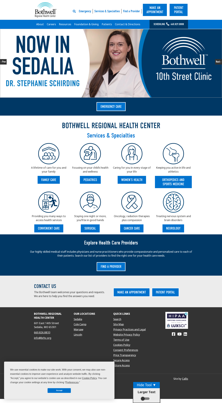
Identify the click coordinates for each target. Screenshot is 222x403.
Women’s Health (131, 180)
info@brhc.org (42, 338)
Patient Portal (165, 292)
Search (117, 319)
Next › (218, 61)
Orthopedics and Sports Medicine (173, 182)
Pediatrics (90, 180)
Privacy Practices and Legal (129, 330)
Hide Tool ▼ (146, 385)
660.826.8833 (42, 333)
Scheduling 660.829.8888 (169, 24)
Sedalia (78, 319)
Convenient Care (49, 228)
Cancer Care (132, 228)
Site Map (118, 324)
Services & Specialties (107, 11)
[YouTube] (179, 334)
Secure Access (121, 360)
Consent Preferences (125, 350)
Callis (185, 379)
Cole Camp (80, 324)
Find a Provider (131, 11)
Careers (51, 24)
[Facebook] (173, 334)
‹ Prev (3, 61)
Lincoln (78, 335)
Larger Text (147, 392)
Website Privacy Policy (126, 335)
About (40, 24)
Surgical (90, 228)
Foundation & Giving (86, 24)
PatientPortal (178, 10)
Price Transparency (124, 355)
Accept (59, 390)
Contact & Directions (127, 24)
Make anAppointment (154, 10)
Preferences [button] (72, 382)
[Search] (75, 11)
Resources (65, 24)
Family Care (48, 180)
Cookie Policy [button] (89, 378)
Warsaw (78, 330)
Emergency (85, 11)
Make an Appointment (131, 292)
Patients (107, 24)
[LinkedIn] (185, 334)
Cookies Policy (121, 345)
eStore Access (121, 365)
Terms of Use (121, 340)
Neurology (173, 228)
